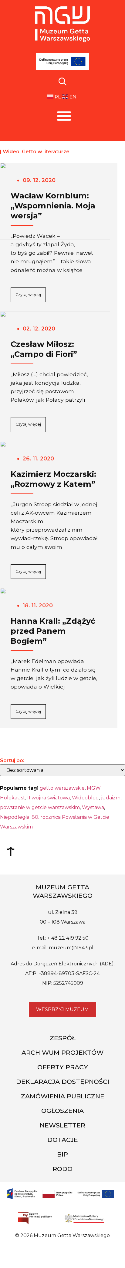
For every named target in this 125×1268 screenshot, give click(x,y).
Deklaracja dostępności (62, 1081)
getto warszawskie (62, 788)
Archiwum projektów (62, 1052)
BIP (62, 1154)
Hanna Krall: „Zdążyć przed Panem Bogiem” (53, 631)
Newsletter (62, 1125)
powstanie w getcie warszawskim (40, 807)
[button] (64, 116)
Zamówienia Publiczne (62, 1096)
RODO (62, 1169)
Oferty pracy (62, 1067)
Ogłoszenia (62, 1110)
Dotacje (62, 1140)
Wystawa (93, 807)
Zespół (63, 1038)
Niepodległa (14, 817)
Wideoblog (85, 798)
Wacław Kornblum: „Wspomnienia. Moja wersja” (53, 205)
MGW (93, 788)
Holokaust (12, 798)
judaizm (110, 798)
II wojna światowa (48, 798)
